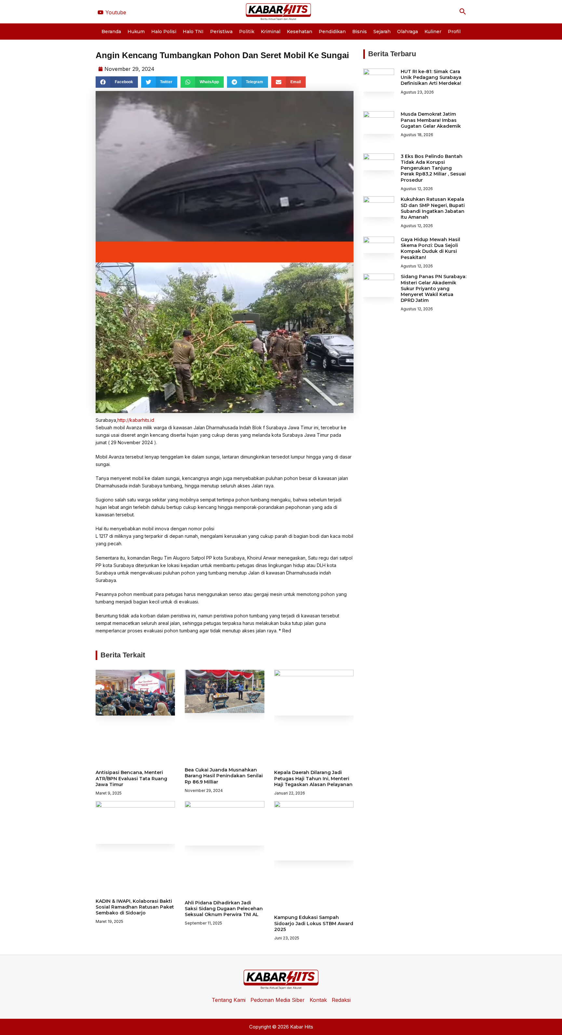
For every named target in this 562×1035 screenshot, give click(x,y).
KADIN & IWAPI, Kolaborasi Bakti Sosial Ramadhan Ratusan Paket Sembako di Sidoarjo (135, 907)
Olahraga (407, 31)
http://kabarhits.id (135, 420)
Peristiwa (221, 31)
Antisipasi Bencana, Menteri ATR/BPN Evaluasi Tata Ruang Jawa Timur (131, 778)
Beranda (111, 31)
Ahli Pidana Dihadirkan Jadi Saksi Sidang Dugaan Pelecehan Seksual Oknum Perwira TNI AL (224, 908)
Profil (454, 31)
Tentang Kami (229, 1000)
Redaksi (341, 1000)
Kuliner (432, 31)
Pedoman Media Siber (277, 1000)
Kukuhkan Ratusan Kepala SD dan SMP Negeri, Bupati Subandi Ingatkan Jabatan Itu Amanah (433, 208)
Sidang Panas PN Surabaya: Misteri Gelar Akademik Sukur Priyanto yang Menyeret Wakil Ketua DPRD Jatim (433, 288)
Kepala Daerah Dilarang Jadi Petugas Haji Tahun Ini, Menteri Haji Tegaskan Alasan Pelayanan (313, 778)
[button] (462, 12)
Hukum (136, 31)
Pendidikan (332, 31)
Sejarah (382, 31)
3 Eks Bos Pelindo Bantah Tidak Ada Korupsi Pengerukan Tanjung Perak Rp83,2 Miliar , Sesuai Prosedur (433, 168)
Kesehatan (299, 31)
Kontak (318, 1000)
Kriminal (270, 31)
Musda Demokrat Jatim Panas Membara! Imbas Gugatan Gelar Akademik (431, 120)
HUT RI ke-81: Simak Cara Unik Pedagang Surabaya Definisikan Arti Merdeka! (431, 77)
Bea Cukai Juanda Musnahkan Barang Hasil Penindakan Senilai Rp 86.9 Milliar (224, 775)
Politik (246, 31)
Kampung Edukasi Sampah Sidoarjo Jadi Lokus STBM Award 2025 (313, 923)
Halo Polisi (163, 31)
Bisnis (359, 31)
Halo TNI (193, 31)
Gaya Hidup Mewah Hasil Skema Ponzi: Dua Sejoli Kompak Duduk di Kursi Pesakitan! (430, 248)
